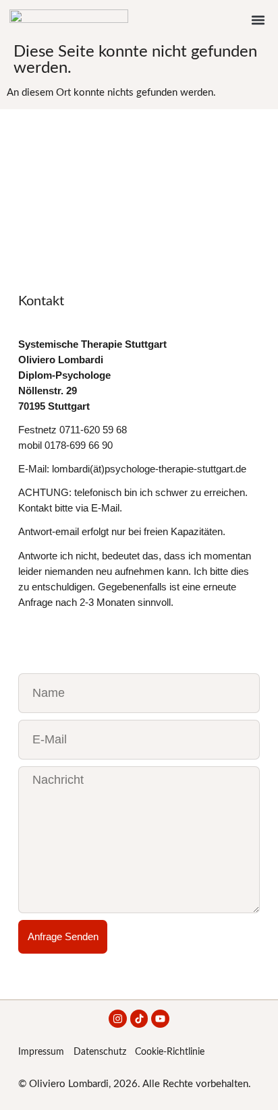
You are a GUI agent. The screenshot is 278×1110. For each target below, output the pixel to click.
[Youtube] (160, 1019)
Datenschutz (100, 1052)
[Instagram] (118, 1019)
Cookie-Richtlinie (169, 1052)
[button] (258, 20)
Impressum (41, 1052)
